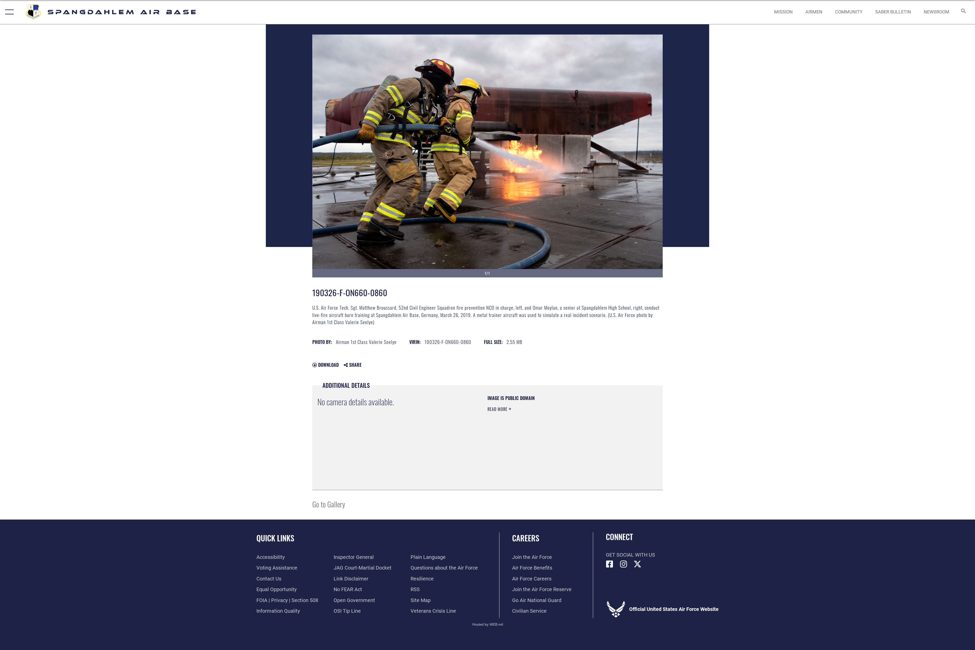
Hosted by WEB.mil (487, 624)
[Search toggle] (963, 12)
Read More (498, 409)
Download (328, 364)
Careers (525, 538)
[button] (8, 12)
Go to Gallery (328, 503)
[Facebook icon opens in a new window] (609, 564)
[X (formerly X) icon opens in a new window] (637, 564)
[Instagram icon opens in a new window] (623, 564)
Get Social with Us (630, 555)
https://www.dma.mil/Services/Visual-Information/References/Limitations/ (547, 441)
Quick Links (275, 538)
